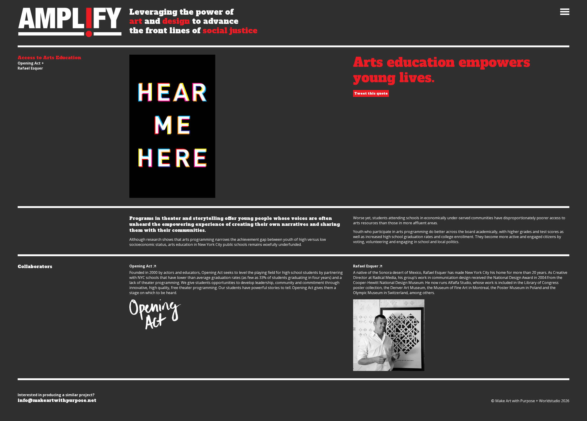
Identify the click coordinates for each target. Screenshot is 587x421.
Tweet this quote (371, 93)
